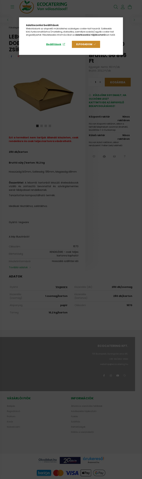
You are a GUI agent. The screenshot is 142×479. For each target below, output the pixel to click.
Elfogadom (84, 44)
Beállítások (53, 44)
